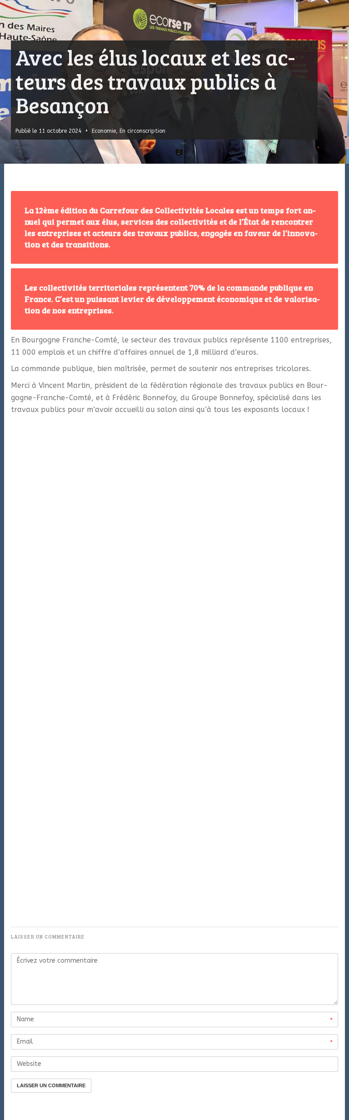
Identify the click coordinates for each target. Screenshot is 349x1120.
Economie (104, 131)
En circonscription (142, 131)
